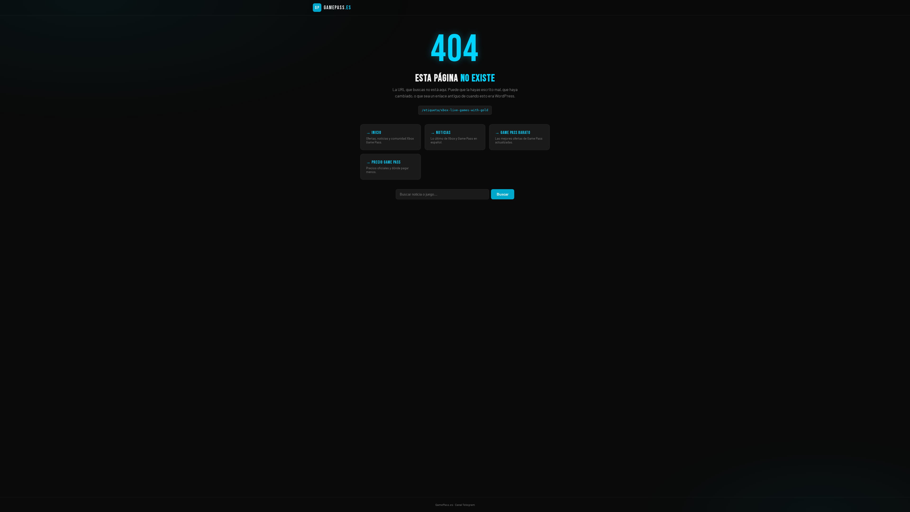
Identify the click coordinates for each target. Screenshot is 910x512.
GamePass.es (444, 504)
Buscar (503, 194)
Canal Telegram (465, 504)
